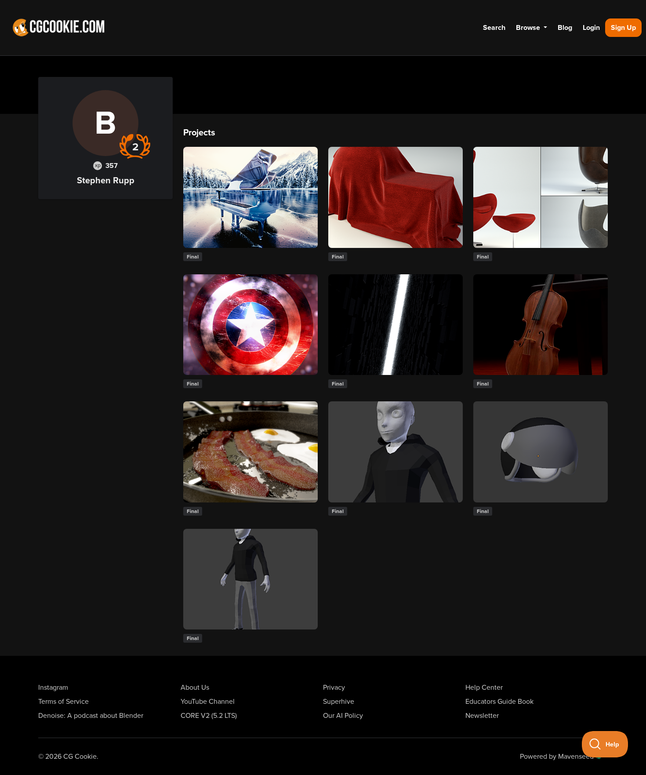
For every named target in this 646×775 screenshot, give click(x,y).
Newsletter (482, 715)
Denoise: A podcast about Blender (90, 715)
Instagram (53, 687)
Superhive (338, 701)
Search (494, 27)
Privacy (334, 687)
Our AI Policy (343, 715)
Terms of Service (63, 701)
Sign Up (623, 27)
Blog (565, 27)
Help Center (484, 687)
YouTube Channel (208, 701)
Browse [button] (529, 27)
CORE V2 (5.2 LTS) (209, 715)
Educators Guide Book (499, 701)
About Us (195, 687)
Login (591, 27)
